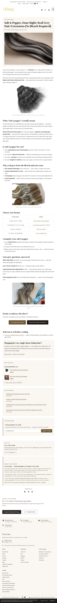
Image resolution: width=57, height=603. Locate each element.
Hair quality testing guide (18, 482)
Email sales (41, 560)
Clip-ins (4, 556)
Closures (4, 558)
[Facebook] (25, 597)
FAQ (22, 554)
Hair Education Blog (7, 575)
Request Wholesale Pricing (11, 512)
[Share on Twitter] (28, 492)
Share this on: (28, 489)
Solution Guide (5, 577)
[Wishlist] (38, 4)
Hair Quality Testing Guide (8, 583)
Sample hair (5, 566)
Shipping (23, 556)
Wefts (3, 554)
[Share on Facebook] (25, 492)
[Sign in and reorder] (49, 10)
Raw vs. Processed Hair (8, 587)
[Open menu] (53, 9)
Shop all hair (8, 354)
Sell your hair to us (43, 556)
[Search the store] (45, 10)
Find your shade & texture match (14, 335)
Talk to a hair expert (19, 354)
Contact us (23, 551)
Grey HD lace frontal (38, 225)
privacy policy (44, 600)
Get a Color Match (10, 452)
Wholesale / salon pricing (45, 551)
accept (52, 600)
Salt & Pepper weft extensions (41, 221)
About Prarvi (8, 482)
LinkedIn (43, 482)
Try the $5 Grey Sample (17, 322)
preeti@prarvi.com (8, 542)
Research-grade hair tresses (33, 482)
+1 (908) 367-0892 (30, 512)
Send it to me (47, 430)
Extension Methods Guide (8, 585)
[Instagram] (22, 597)
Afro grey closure (41, 229)
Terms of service (25, 562)
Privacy (22, 560)
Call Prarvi (45, 1)
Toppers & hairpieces (7, 564)
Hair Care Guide (6, 581)
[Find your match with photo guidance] (41, 10)
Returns (22, 558)
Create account (25, 3)
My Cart (32, 3)
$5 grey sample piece (41, 233)
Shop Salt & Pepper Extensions (37, 322)
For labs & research (43, 554)
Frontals (4, 560)
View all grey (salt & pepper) (13, 382)
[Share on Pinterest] (32, 492)
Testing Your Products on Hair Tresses (28, 478)
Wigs (3, 562)
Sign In (19, 3)
